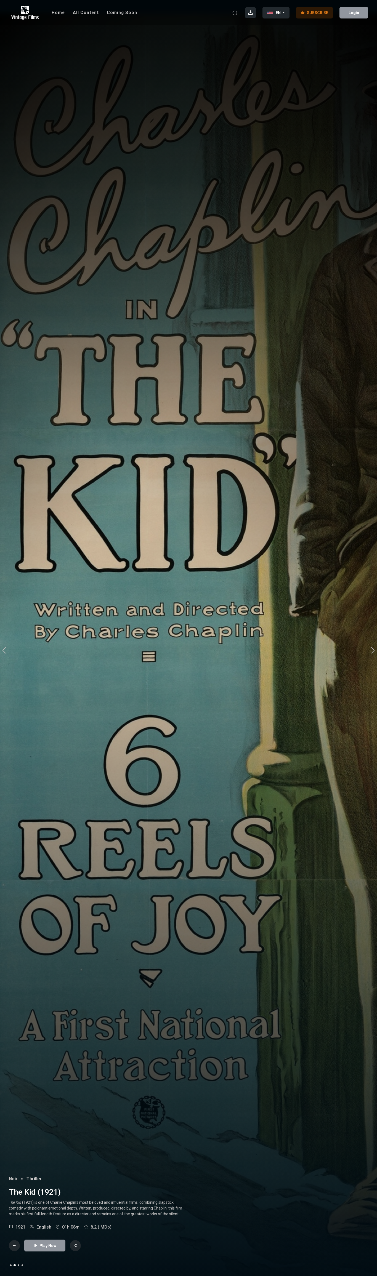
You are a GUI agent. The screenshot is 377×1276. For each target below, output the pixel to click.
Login (354, 12)
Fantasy (17, 1178)
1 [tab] (11, 1265)
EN (278, 12)
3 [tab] (18, 1265)
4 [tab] (22, 1265)
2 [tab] (14, 1265)
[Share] (75, 1245)
